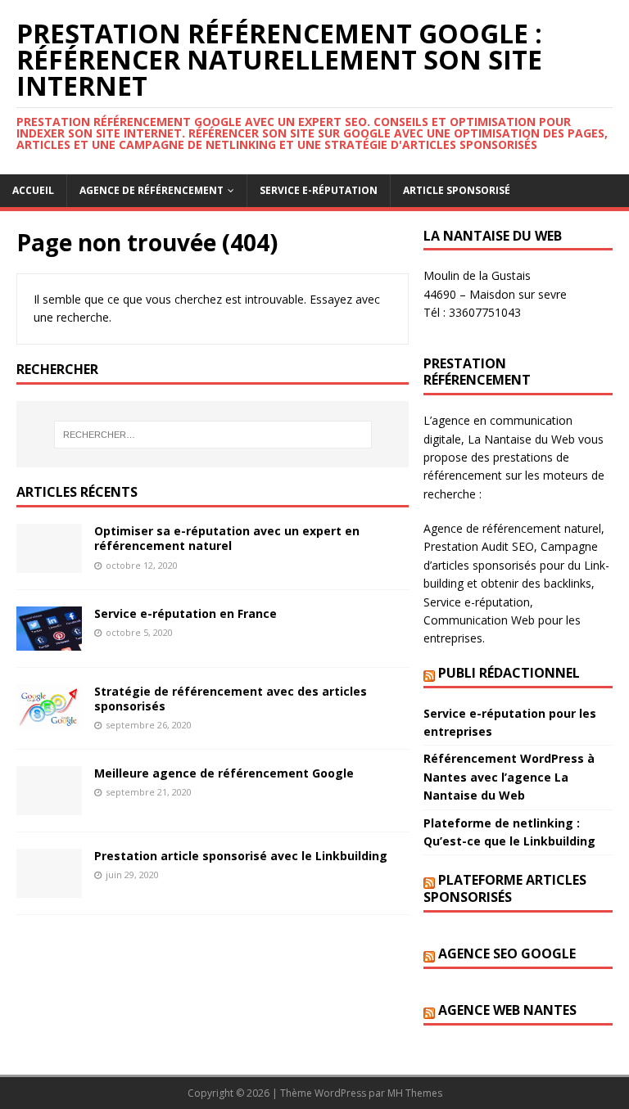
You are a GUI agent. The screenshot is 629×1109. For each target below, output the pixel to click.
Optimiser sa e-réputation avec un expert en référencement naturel (227, 538)
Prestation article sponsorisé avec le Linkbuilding (240, 855)
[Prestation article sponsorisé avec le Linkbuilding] (49, 887)
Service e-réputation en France (185, 613)
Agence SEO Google (507, 953)
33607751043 (485, 312)
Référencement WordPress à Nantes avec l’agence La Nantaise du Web (509, 777)
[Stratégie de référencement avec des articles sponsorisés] (49, 720)
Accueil (33, 190)
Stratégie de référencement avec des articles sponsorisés (230, 698)
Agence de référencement (151, 190)
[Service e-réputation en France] (49, 640)
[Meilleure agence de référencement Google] (49, 805)
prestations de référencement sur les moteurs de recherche (513, 475)
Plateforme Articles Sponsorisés (504, 888)
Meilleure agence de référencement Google (224, 773)
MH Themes (414, 1093)
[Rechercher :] (212, 435)
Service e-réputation (319, 190)
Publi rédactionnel (509, 673)
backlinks (567, 583)
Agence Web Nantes (507, 1010)
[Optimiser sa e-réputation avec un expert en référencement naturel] (49, 563)
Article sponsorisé (456, 190)
